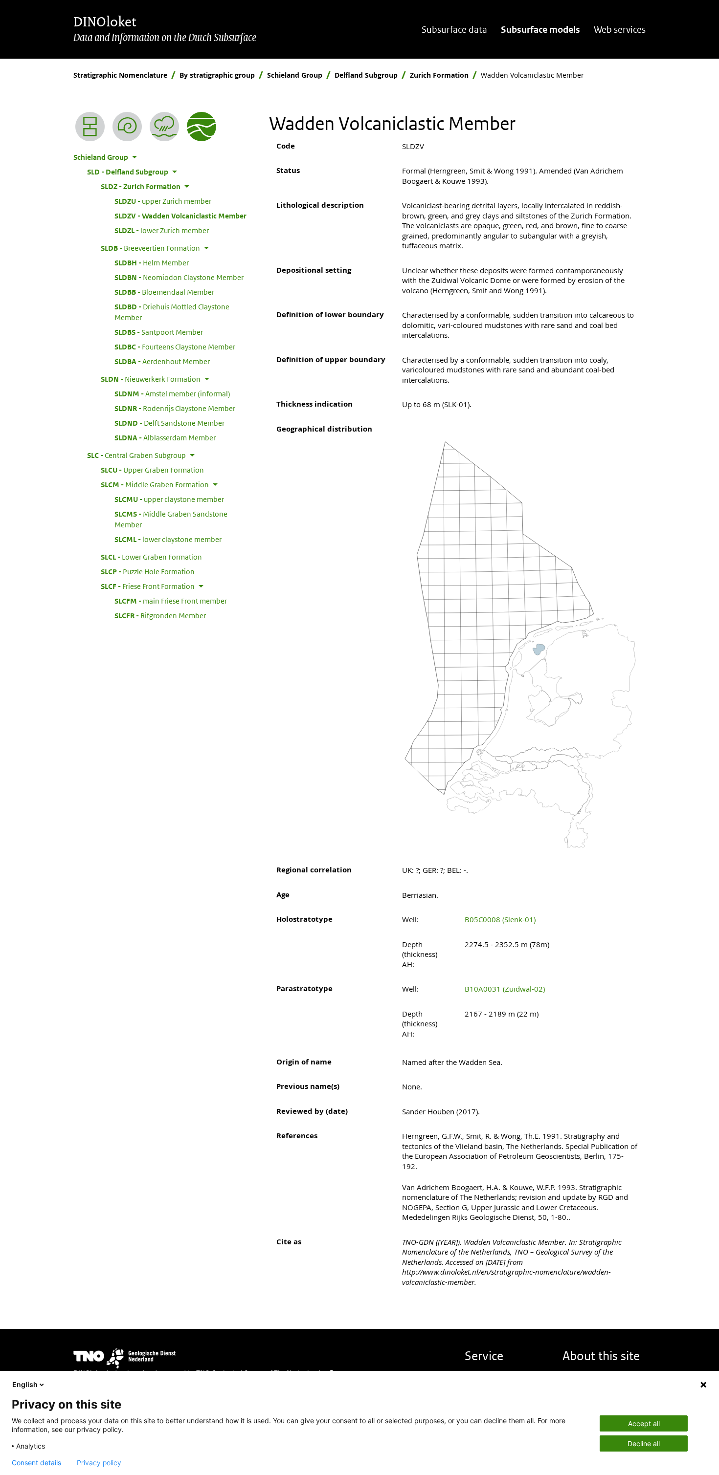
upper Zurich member (162, 201)
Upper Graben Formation (152, 470)
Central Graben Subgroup (136, 455)
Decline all (644, 1443)
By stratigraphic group (217, 75)
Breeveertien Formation (150, 248)
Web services (620, 29)
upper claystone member (169, 499)
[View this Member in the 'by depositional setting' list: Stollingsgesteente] (164, 126)
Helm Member (151, 262)
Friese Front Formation (148, 586)
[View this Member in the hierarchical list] (90, 126)
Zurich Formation (439, 75)
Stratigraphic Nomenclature (120, 75)
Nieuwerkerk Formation (151, 379)
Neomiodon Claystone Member (179, 277)
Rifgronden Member (160, 615)
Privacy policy (99, 1463)
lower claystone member (168, 539)
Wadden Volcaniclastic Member (180, 215)
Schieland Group (294, 75)
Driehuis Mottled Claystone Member (171, 312)
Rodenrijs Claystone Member (174, 408)
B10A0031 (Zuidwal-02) (505, 989)
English (25, 1384)
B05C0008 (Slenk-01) (500, 919)
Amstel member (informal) (172, 393)
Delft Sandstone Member (169, 423)
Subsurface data (454, 29)
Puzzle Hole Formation (148, 571)
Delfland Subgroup (366, 75)
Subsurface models (540, 29)
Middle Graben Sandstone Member (170, 519)
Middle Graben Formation (155, 484)
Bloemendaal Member (164, 292)
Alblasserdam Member (165, 437)
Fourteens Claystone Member (174, 346)
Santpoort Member (158, 332)
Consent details (36, 1463)
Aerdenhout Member (162, 361)
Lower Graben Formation (151, 557)
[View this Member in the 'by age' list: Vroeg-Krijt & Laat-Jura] (127, 126)
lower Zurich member (161, 230)
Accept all (644, 1423)
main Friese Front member (170, 601)
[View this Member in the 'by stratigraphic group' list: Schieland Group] (201, 126)
